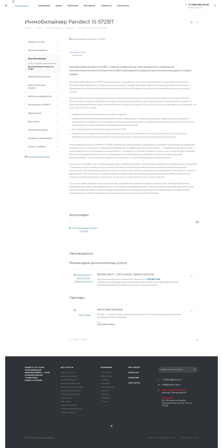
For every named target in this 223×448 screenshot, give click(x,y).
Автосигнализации (37, 50)
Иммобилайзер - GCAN (37, 372)
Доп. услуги (34, 121)
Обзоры (104, 401)
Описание (77, 55)
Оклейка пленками (37, 130)
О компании (106, 372)
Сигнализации (33, 370)
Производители (108, 387)
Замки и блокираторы (39, 76)
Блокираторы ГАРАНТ (39, 104)
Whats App (111, 426)
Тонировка (31, 378)
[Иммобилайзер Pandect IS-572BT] (83, 236)
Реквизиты (105, 398)
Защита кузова (33, 380)
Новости (133, 372)
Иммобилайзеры (37, 58)
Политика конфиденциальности (162, 438)
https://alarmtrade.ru (106, 324)
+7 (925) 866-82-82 (198, 4)
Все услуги (67, 367)
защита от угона (35, 367)
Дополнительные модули (37, 86)
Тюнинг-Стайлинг (37, 146)
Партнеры (105, 383)
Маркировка (34, 113)
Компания (106, 367)
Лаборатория (107, 376)
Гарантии (105, 394)
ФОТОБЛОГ (134, 367)
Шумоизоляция (34, 375)
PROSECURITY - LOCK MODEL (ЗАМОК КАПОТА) (125, 274)
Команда (104, 380)
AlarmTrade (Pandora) (110, 309)
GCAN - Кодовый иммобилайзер (42, 63)
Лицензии (105, 391)
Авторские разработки (40, 96)
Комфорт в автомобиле (40, 138)
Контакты (134, 383)
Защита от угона (36, 42)
